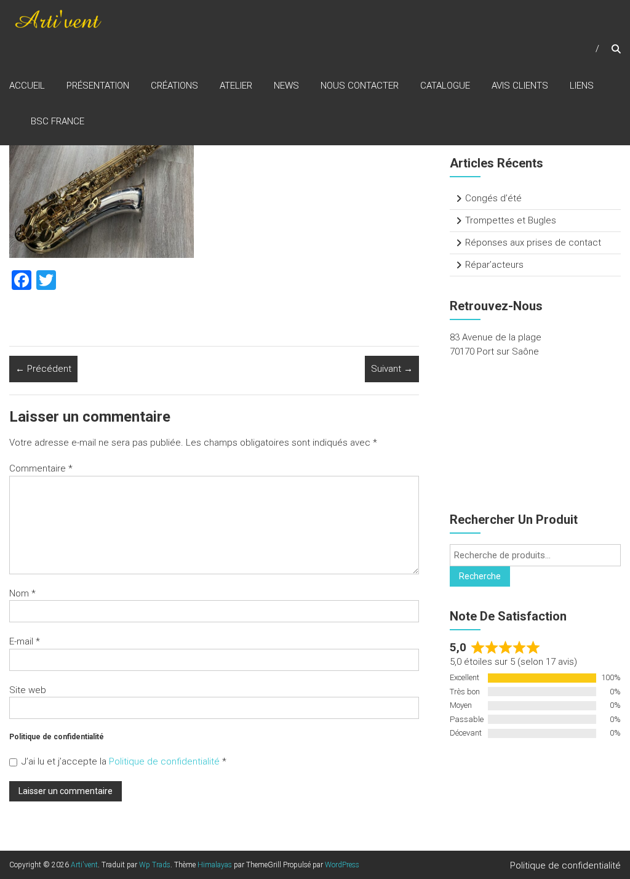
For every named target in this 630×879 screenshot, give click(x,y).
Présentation (97, 85)
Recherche (480, 576)
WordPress (342, 865)
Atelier (236, 85)
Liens (582, 85)
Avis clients (520, 85)
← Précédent (43, 368)
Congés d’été (493, 198)
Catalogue (445, 85)
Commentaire (41, 468)
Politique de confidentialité (165, 761)
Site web (27, 690)
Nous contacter (360, 85)
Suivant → (392, 368)
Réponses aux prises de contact (533, 242)
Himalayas (214, 865)
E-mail (24, 641)
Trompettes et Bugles (510, 220)
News (286, 85)
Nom (22, 593)
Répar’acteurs (494, 264)
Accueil (27, 85)
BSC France (57, 121)
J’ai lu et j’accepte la (124, 761)
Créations (174, 85)
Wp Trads (154, 865)
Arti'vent (84, 865)
